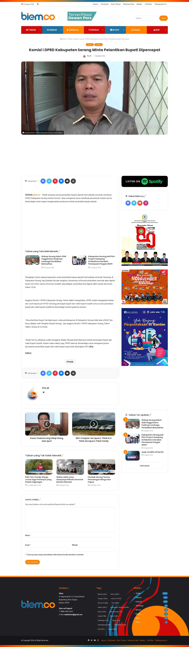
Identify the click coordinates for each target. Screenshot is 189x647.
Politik (70, 361)
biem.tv (95, 4)
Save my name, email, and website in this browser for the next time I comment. (55, 555)
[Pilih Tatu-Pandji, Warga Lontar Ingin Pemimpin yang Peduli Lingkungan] (39, 467)
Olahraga (103, 620)
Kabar (76, 39)
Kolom (137, 30)
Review (115, 30)
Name (28, 535)
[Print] (73, 181)
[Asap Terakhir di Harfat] (132, 456)
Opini (116, 620)
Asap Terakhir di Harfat (153, 452)
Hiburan (53, 30)
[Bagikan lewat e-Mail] (67, 181)
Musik (114, 616)
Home (64, 39)
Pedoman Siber (128, 4)
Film (115, 603)
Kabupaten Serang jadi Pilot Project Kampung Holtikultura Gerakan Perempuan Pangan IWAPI (101, 260)
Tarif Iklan (148, 4)
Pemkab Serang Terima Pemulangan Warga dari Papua (99, 479)
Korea (102, 612)
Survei (138, 622)
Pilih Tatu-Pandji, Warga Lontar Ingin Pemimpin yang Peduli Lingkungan (38, 479)
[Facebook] (43, 181)
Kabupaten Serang (120, 607)
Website (75, 545)
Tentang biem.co (160, 4)
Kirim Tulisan (116, 4)
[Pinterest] (55, 181)
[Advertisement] (94, 157)
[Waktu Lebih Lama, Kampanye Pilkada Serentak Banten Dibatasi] (70, 467)
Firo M (89, 56)
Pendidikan (120, 625)
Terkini (32, 30)
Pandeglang (104, 625)
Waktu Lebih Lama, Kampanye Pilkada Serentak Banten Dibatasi (69, 479)
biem (157, 30)
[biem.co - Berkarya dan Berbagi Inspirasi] (38, 16)
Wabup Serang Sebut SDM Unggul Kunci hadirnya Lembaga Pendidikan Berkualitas (53, 260)
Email (27, 545)
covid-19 (116, 598)
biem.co (36, 194)
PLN (101, 629)
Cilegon (102, 598)
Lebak (102, 616)
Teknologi (73, 30)
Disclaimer (105, 4)
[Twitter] (49, 181)
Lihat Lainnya (144, 466)
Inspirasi (94, 30)
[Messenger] (61, 181)
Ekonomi (103, 603)
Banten (102, 594)
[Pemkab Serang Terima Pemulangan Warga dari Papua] (101, 467)
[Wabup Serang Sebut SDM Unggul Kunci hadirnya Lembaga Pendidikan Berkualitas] (32, 260)
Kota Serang (116, 612)
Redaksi (139, 4)
